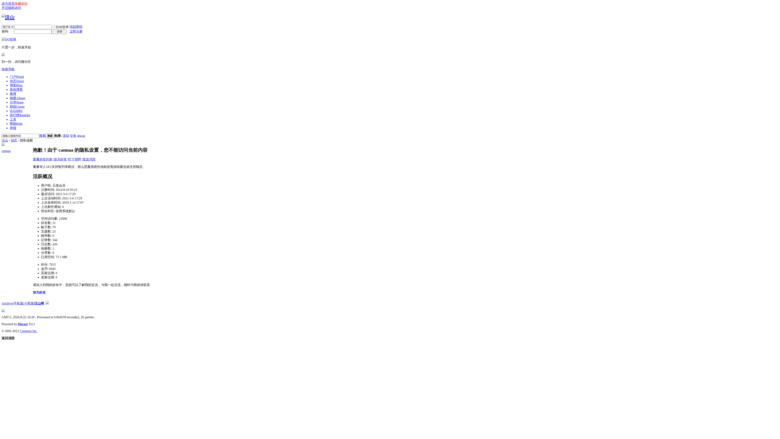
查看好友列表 (42, 159)
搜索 (42, 135)
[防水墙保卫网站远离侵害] (47, 303)
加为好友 (60, 159)
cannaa (6, 151)
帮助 (16, 123)
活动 (66, 135)
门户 (17, 76)
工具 (13, 119)
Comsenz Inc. (28, 331)
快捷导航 (8, 69)
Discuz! (23, 324)
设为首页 (8, 3)
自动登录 (62, 27)
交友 (73, 135)
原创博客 (16, 89)
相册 (17, 98)
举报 (13, 128)
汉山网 (39, 303)
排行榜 (20, 115)
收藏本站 (21, 3)
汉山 (5, 140)
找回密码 (75, 26)
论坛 (16, 111)
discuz (81, 135)
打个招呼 (74, 159)
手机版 (18, 303)
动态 (17, 81)
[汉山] (8, 17)
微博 (13, 94)
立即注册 (75, 31)
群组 (17, 106)
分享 (17, 102)
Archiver (7, 303)
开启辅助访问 (11, 8)
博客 (16, 85)
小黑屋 (29, 303)
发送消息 (89, 159)
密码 (5, 31)
